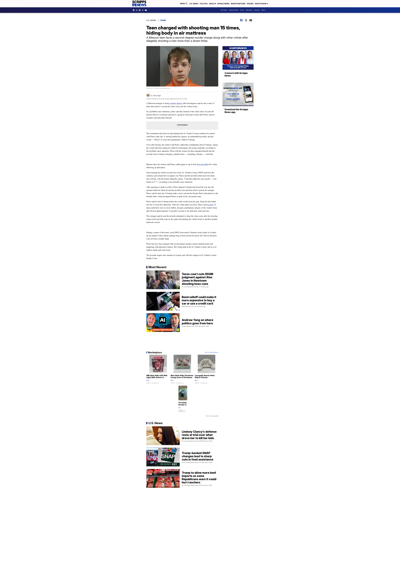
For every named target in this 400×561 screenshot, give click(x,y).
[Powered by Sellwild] (215, 416)
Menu (183, 3)
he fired (210, 204)
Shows (250, 4)
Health (212, 4)
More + (264, 10)
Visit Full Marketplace (211, 352)
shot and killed (203, 164)
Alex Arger (157, 96)
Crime (242, 10)
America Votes (233, 10)
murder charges (176, 103)
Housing (256, 10)
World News (223, 4)
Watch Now (261, 4)
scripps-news (140, 10)
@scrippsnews (146, 10)
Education (249, 10)
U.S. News (193, 4)
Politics (204, 4)
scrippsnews (134, 10)
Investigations (238, 4)
